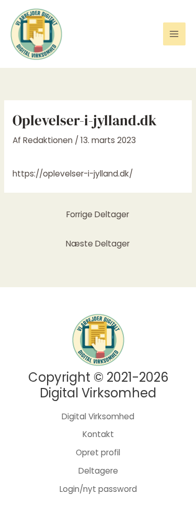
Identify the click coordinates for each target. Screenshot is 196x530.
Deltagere (98, 470)
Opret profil (98, 452)
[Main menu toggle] (174, 33)
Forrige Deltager (97, 214)
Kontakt (98, 434)
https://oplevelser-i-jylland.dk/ (73, 173)
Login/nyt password (98, 489)
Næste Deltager (98, 243)
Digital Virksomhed (98, 416)
